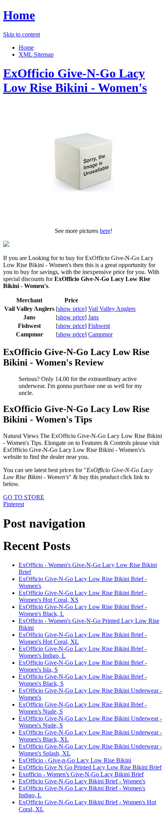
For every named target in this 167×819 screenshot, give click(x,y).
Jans (93, 317)
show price (71, 308)
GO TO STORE (23, 497)
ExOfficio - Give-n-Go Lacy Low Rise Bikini (75, 760)
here (105, 231)
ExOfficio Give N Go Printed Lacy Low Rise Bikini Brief (90, 767)
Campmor (100, 334)
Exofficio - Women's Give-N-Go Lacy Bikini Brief (81, 774)
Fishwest (99, 325)
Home (19, 15)
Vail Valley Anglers (112, 308)
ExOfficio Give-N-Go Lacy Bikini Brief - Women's (82, 781)
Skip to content (21, 34)
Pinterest (13, 504)
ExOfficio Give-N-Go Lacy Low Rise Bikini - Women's (75, 80)
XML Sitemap (36, 54)
